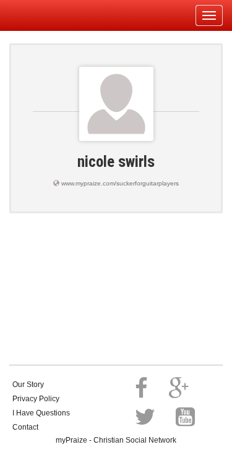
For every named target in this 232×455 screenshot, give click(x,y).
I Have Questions (41, 413)
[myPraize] (39, 15)
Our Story (28, 384)
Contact (25, 427)
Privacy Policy (35, 398)
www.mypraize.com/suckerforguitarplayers (120, 183)
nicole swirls (116, 162)
